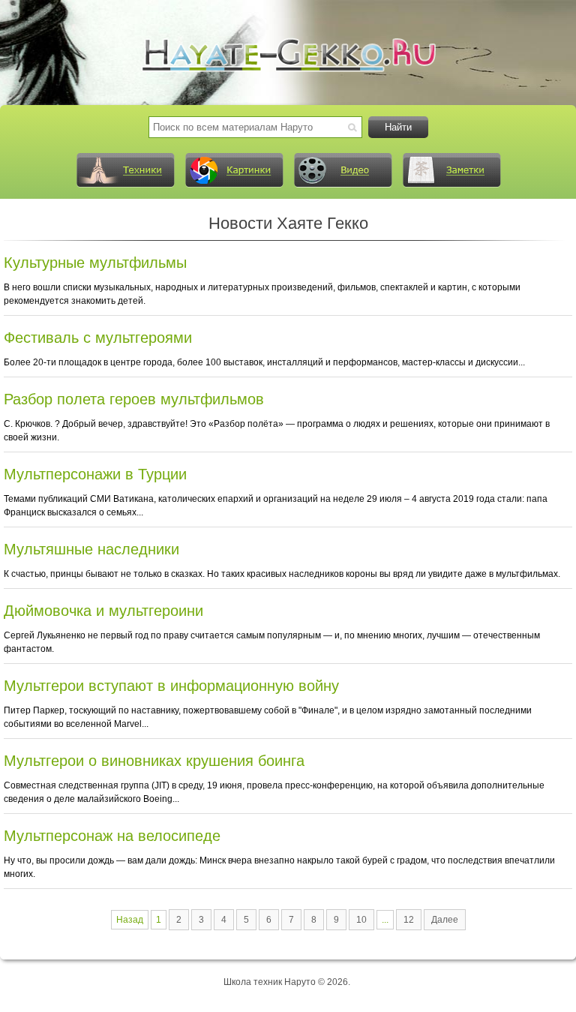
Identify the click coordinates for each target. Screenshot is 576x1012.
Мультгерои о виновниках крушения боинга (154, 760)
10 (361, 919)
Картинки (234, 170)
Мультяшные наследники (91, 549)
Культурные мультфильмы (95, 262)
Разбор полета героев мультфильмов (134, 399)
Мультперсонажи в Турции (95, 474)
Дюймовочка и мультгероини (103, 610)
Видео (342, 170)
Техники (125, 170)
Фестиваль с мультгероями (98, 337)
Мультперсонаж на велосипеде (112, 835)
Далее (444, 919)
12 (409, 919)
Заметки (451, 170)
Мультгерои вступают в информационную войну (171, 685)
